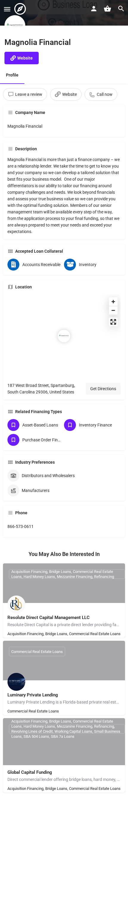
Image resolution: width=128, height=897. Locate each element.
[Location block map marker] (64, 336)
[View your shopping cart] (107, 8)
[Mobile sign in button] (94, 8)
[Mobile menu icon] (7, 9)
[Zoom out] (113, 310)
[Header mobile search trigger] (121, 8)
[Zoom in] (113, 301)
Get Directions (103, 388)
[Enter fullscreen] (113, 322)
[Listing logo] (14, 25)
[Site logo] (20, 9)
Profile (12, 75)
